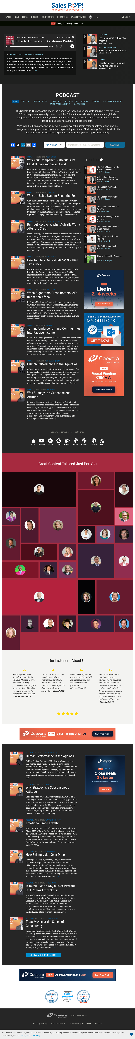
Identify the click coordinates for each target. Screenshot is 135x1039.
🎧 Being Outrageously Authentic (86, 596)
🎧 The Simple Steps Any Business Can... (124, 623)
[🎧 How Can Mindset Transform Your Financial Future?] (90, 64)
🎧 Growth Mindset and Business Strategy (67, 552)
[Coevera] (59, 1015)
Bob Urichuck (105, 241)
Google (58, 444)
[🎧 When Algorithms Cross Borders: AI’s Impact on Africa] (18, 295)
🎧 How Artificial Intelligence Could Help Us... (67, 569)
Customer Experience (33, 54)
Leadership (56, 101)
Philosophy (74, 1023)
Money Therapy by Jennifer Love (67, 23)
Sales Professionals (60, 104)
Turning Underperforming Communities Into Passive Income (53, 330)
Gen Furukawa (15, 54)
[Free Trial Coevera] (67, 734)
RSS (101, 444)
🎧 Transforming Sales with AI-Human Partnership (86, 534)
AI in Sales (103, 35)
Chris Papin (50, 851)
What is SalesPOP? (58, 1023)
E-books (34, 17)
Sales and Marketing (107, 47)
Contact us (86, 1023)
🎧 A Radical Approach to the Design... (124, 534)
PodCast (96, 101)
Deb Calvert (105, 182)
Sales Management (112, 101)
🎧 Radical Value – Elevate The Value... (10, 543)
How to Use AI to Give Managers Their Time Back (52, 262)
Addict (75, 444)
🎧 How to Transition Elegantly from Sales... (39, 597)
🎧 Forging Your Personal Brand (11, 633)
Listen (25, 17)
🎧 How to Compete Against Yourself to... (124, 561)
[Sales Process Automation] (104, 373)
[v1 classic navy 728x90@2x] (67, 975)
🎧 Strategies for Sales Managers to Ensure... (67, 623)
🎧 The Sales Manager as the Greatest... (30, 623)
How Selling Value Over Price (45, 854)
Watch (8, 17)
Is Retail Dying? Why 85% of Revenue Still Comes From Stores (50, 888)
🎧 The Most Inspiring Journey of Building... (20, 570)
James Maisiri (51, 290)
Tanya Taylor (106, 68)
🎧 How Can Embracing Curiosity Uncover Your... (124, 489)
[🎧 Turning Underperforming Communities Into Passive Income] (18, 330)
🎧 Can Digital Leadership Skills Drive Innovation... (39, 552)
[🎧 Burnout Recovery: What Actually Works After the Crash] (18, 226)
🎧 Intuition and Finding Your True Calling (58, 525)
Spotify (50, 444)
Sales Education (78, 17)
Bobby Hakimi (107, 43)
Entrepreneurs (39, 101)
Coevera (25, 101)
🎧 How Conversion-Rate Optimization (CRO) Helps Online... (114, 597)
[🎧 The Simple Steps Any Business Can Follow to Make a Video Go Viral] (16, 758)
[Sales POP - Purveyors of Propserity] (67, 6)
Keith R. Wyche (51, 918)
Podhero (94, 444)
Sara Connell (106, 53)
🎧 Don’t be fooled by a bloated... (39, 489)
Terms (35, 1023)
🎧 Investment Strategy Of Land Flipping (48, 570)
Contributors (48, 17)
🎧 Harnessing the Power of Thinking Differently (95, 507)
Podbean (84, 444)
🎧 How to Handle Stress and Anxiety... (11, 516)
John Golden (105, 172)
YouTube (41, 444)
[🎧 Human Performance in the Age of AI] (18, 366)
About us (98, 1023)
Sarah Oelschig (53, 221)
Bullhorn (67, 444)
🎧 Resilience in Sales (49, 624)
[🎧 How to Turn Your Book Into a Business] (90, 51)
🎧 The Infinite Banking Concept (96, 561)
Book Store (62, 17)
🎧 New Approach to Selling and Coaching (30, 525)
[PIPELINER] (90, 17)
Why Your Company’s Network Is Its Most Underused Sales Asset (51, 162)
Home (15, 101)
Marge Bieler (105, 211)
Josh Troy (51, 192)
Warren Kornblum (53, 820)
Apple (33, 444)
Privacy (44, 1023)
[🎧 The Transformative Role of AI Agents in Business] (90, 39)
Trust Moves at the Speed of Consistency (45, 923)
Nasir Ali (49, 325)
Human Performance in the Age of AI (52, 364)
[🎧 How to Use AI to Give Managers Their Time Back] (18, 262)
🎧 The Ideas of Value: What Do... (124, 516)
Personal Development (76, 101)
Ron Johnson (51, 883)
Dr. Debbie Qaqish (53, 361)
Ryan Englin (51, 257)
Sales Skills (79, 104)
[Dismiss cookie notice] (131, 1034)
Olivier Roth (52, 157)
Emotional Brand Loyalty (42, 823)
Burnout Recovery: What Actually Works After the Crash (54, 226)
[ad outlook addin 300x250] (104, 329)
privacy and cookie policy (30, 1035)
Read (17, 17)
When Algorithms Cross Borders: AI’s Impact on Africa (52, 294)
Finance (102, 60)
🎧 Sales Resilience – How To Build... (105, 534)
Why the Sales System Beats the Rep (51, 195)
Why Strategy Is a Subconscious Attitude (48, 394)
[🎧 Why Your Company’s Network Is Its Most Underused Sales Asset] (18, 162)
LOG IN (127, 17)
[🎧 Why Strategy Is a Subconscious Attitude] (18, 394)
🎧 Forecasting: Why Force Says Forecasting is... (96, 624)
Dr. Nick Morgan (106, 261)
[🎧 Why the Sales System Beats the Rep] (18, 197)
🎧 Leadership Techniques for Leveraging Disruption (96, 480)
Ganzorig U (50, 389)
